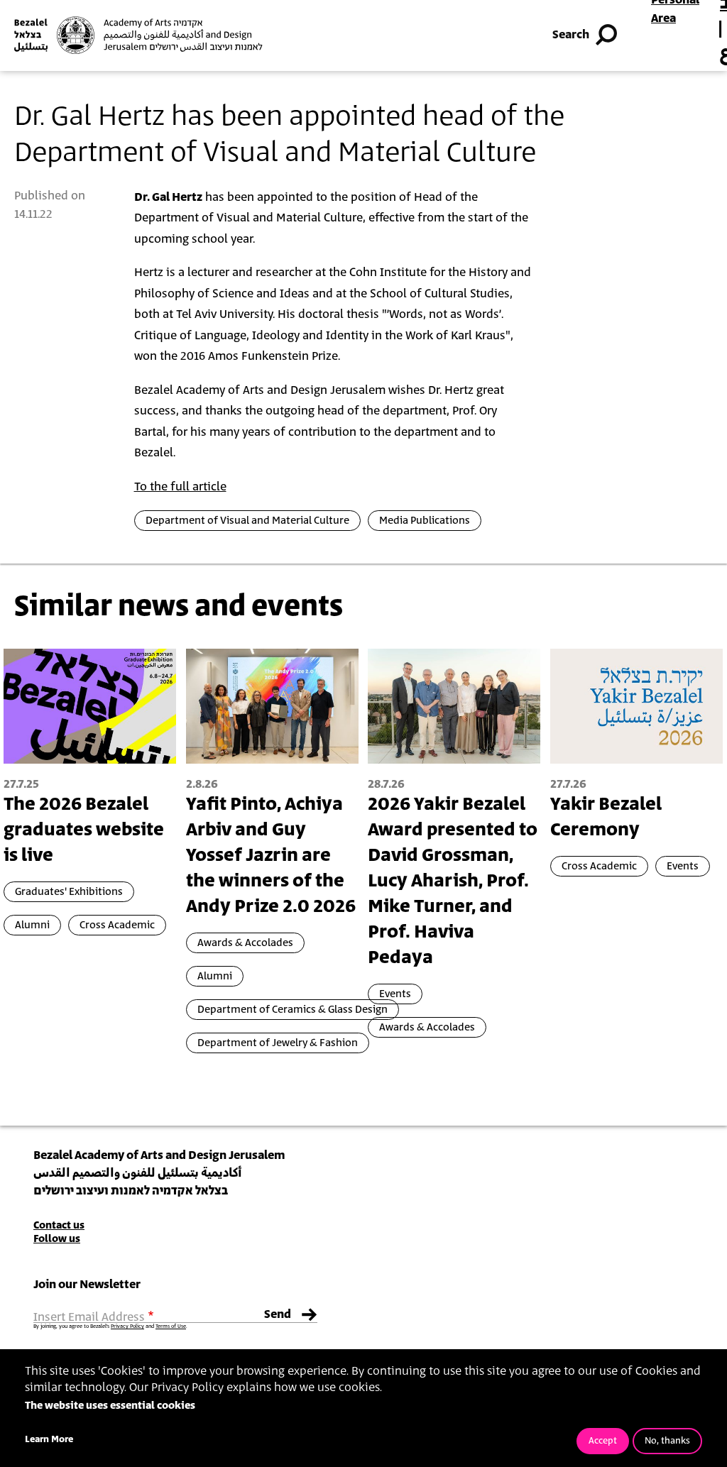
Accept (603, 1441)
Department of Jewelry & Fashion (277, 1042)
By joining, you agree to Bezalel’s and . (110, 1326)
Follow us (56, 1238)
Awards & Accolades (245, 942)
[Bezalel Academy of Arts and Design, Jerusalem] (138, 35)
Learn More (49, 1439)
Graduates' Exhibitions (69, 891)
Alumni (32, 925)
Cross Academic (117, 925)
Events (395, 994)
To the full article (180, 486)
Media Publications (424, 520)
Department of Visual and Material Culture (247, 520)
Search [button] (570, 34)
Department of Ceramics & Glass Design (292, 1009)
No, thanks (667, 1441)
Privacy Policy (127, 1326)
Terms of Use (170, 1326)
